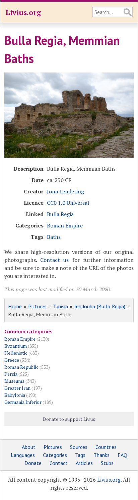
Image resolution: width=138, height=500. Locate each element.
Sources (78, 447)
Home (15, 306)
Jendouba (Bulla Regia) (100, 306)
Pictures (37, 306)
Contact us (54, 260)
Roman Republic (21, 367)
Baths (54, 236)
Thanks (101, 455)
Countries (106, 447)
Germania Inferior (23, 402)
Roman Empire (65, 225)
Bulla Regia (60, 214)
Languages (23, 455)
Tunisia (60, 306)
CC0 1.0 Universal (68, 202)
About (29, 447)
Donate (33, 463)
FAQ (122, 455)
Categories (55, 455)
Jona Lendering (65, 191)
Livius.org (23, 12)
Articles (84, 463)
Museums (14, 381)
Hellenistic (15, 353)
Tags (80, 455)
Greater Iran (17, 388)
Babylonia (14, 395)
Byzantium (15, 346)
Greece (11, 360)
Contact (59, 463)
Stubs (107, 463)
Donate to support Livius (69, 419)
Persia (10, 374)
